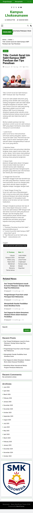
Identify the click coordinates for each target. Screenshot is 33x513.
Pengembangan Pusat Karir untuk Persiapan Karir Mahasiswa (7, 1)
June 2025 (7, 427)
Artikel (5, 51)
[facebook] (12, 7)
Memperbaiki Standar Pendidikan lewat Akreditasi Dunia (18, 1)
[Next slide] (31, 1)
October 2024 (7, 456)
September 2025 (8, 416)
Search (4, 327)
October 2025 (7, 412)
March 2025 (7, 438)
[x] (16, 7)
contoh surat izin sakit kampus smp (15, 245)
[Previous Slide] (28, 1)
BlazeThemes (20, 506)
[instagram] (14, 7)
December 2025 (8, 405)
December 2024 (8, 449)
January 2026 (7, 401)
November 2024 (8, 452)
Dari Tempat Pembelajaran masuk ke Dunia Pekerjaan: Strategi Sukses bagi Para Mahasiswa (17, 286)
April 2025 (7, 434)
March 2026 (7, 394)
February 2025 (8, 441)
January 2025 (7, 445)
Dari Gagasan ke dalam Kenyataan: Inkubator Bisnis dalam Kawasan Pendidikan (16, 315)
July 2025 (6, 423)
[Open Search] (28, 25)
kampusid (7, 67)
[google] (18, 7)
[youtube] (21, 7)
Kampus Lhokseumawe (16, 14)
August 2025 (7, 420)
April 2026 (7, 391)
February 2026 (8, 398)
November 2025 (8, 409)
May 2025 (6, 430)
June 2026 (7, 387)
